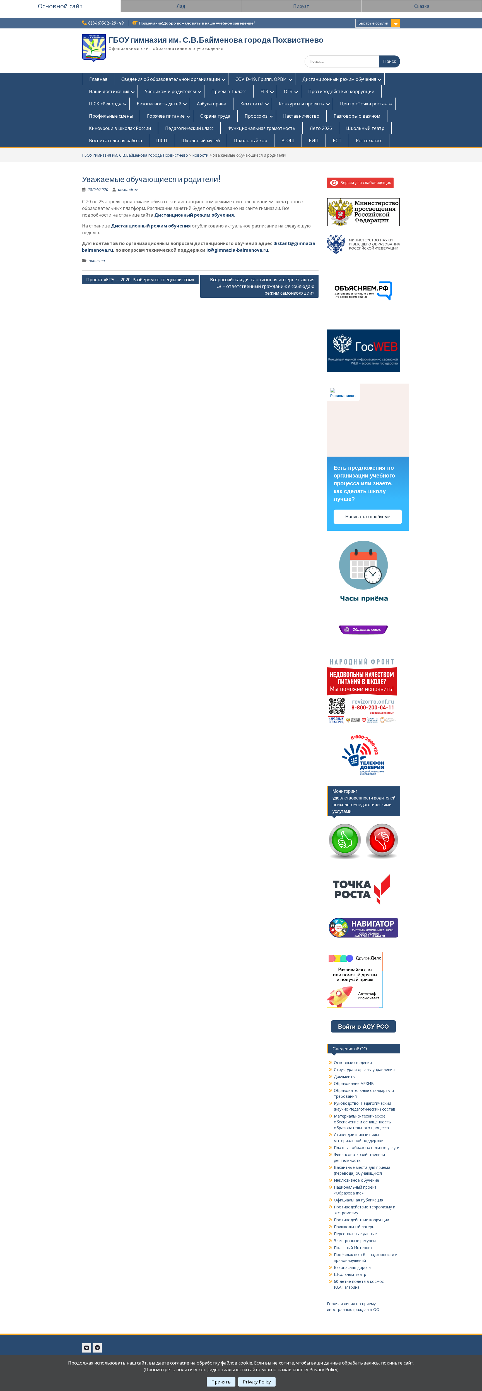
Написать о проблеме (367, 516)
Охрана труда (215, 116)
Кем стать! (251, 104)
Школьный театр (365, 128)
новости (200, 155)
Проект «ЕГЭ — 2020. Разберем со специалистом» (140, 280)
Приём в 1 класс (228, 91)
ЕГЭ (264, 91)
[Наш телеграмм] (97, 1348)
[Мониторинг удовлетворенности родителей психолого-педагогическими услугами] (363, 859)
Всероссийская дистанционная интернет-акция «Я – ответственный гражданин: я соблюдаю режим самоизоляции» (262, 286)
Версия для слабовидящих (364, 182)
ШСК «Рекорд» (105, 104)
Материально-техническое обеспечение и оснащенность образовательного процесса (362, 1121)
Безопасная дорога (352, 1267)
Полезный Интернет (353, 1247)
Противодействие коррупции (341, 91)
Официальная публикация (358, 1200)
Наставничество (301, 116)
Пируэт (301, 6)
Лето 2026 (321, 128)
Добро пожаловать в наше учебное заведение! (209, 23)
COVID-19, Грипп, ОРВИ (261, 79)
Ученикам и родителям (170, 91)
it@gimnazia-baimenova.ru (237, 250)
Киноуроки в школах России (120, 128)
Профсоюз (256, 116)
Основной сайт (60, 6)
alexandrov (128, 189)
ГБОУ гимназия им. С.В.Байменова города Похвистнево (216, 40)
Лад (181, 6)
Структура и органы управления (364, 1069)
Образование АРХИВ (354, 1083)
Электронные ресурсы (355, 1240)
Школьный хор (250, 140)
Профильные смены (111, 116)
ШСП (161, 140)
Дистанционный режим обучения (339, 79)
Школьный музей (200, 140)
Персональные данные (355, 1233)
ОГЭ (288, 91)
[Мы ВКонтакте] (86, 1348)
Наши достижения (109, 91)
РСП (337, 140)
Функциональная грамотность (261, 128)
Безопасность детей (159, 104)
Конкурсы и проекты (301, 104)
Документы (344, 1076)
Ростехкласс (369, 140)
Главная (98, 79)
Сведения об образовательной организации (170, 79)
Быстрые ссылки (373, 23)
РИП (314, 140)
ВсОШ (288, 140)
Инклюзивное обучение (356, 1180)
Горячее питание (166, 116)
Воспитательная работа (115, 140)
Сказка (421, 6)
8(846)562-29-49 (106, 23)
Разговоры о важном (357, 116)
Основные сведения (353, 1062)
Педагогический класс (189, 128)
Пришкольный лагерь (354, 1226)
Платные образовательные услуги (366, 1147)
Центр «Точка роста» (363, 104)
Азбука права (211, 104)
